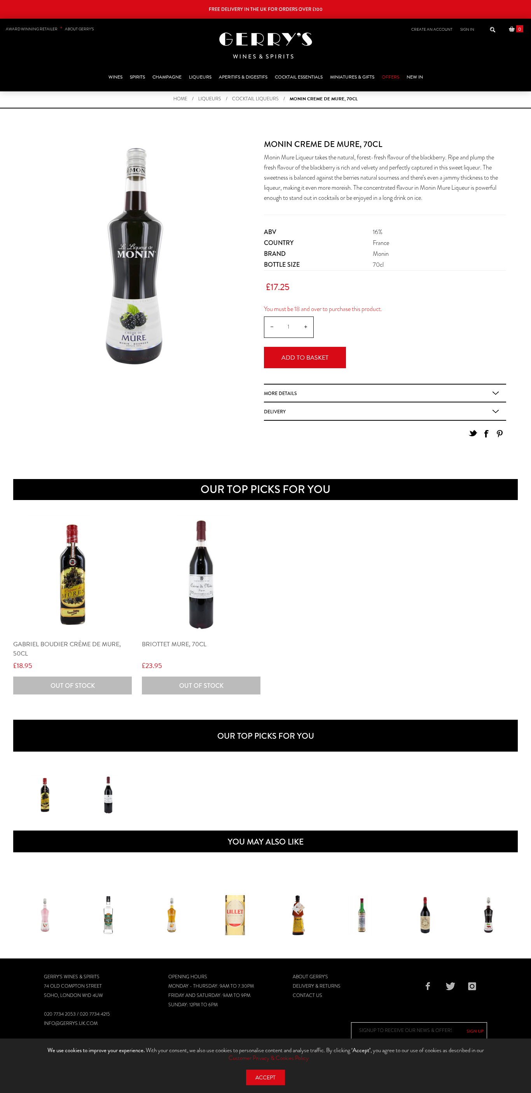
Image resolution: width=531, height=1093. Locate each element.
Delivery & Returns (317, 986)
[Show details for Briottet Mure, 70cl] (201, 575)
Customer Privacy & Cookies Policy (269, 1058)
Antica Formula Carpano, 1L (425, 921)
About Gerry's (310, 976)
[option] (45, 795)
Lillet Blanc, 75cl (235, 916)
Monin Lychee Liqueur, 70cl (45, 916)
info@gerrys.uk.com (71, 1023)
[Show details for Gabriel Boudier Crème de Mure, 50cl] (72, 575)
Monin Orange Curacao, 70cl (171, 925)
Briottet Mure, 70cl (174, 644)
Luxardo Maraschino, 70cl (362, 921)
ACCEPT (265, 1078)
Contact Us (307, 995)
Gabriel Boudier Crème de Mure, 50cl (67, 649)
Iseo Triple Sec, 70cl (108, 916)
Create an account (431, 29)
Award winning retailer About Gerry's (50, 29)
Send (475, 1031)
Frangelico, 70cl (298, 916)
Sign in (467, 29)
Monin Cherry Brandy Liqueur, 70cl (488, 921)
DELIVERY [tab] (275, 411)
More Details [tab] (280, 393)
